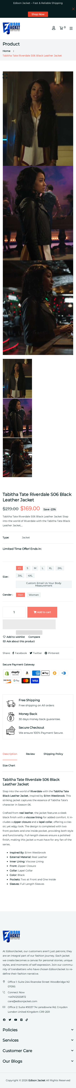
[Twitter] (9, 1019)
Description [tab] (10, 753)
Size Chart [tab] (9, 765)
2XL (60, 568)
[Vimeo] (21, 1019)
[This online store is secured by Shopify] (12, 672)
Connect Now (16, 992)
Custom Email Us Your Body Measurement (43, 584)
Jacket (26, 537)
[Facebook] (4, 1019)
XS (19, 568)
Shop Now (38, 14)
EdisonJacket (57, 969)
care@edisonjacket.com (22, 1001)
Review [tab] (30, 753)
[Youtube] (15, 1019)
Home (6, 51)
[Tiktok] (26, 1019)
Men (20, 594)
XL (50, 568)
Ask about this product (20, 641)
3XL (20, 575)
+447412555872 (17, 996)
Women (34, 594)
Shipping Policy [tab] (53, 753)
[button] (29, 624)
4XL (30, 575)
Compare (34, 636)
